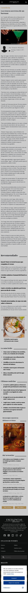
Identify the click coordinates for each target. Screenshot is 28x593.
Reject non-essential (14, 583)
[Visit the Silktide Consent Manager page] (23, 587)
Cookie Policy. (10, 574)
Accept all (14, 578)
